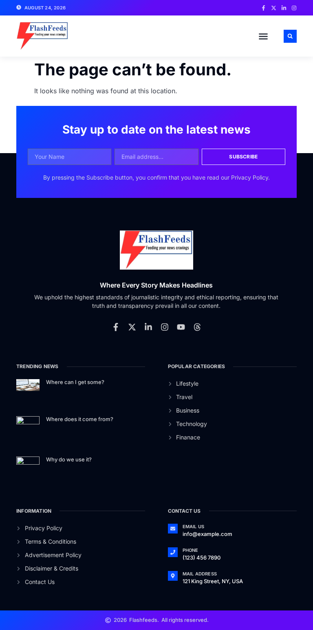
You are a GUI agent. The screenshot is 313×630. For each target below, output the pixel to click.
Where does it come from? (79, 419)
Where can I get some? (75, 382)
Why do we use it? (69, 459)
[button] (263, 36)
